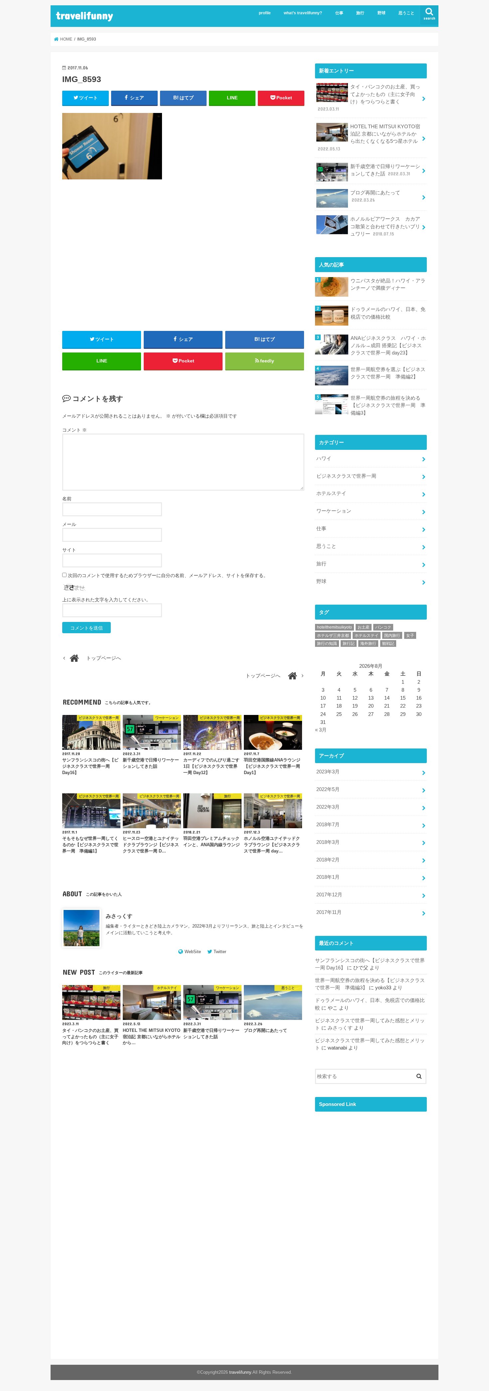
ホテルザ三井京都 (333, 635)
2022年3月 (328, 807)
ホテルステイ (331, 493)
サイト (69, 549)
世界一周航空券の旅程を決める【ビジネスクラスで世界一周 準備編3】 (388, 405)
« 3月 (321, 730)
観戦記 (388, 643)
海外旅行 (368, 643)
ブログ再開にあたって (375, 196)
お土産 (364, 627)
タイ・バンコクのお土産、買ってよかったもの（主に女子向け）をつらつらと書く (369, 98)
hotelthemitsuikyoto (334, 627)
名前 (67, 498)
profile (265, 13)
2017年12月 (329, 894)
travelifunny (84, 15)
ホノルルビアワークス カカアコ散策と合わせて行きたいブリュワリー (385, 226)
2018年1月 (328, 877)
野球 (382, 13)
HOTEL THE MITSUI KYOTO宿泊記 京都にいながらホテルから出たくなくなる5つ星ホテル (369, 137)
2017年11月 (329, 912)
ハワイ (323, 458)
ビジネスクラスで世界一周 (346, 476)
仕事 (339, 13)
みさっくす (119, 916)
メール (69, 524)
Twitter (220, 951)
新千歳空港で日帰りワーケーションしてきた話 (385, 170)
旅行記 (349, 643)
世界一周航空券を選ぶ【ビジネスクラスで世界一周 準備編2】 (388, 373)
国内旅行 (392, 635)
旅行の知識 (327, 643)
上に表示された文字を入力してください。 (106, 599)
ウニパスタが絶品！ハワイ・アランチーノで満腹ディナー (388, 284)
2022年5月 (328, 789)
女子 (410, 635)
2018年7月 (328, 824)
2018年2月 (328, 859)
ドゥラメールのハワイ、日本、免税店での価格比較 (388, 313)
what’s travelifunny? (303, 13)
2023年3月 (328, 771)
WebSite (193, 951)
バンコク (383, 627)
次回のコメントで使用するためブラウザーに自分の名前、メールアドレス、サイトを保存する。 (168, 575)
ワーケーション (333, 511)
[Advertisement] (183, 262)
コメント (74, 430)
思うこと (406, 13)
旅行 (360, 13)
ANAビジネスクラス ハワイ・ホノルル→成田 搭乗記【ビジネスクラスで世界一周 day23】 (388, 345)
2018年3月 (328, 842)
